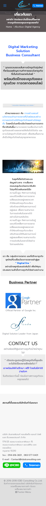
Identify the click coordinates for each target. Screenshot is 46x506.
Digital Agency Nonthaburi (29, 503)
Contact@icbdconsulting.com (26, 459)
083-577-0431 (31, 455)
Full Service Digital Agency (23, 499)
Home (9, 26)
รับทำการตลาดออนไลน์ (27, 494)
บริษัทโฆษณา (9, 494)
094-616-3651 (15, 455)
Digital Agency (28, 497)
